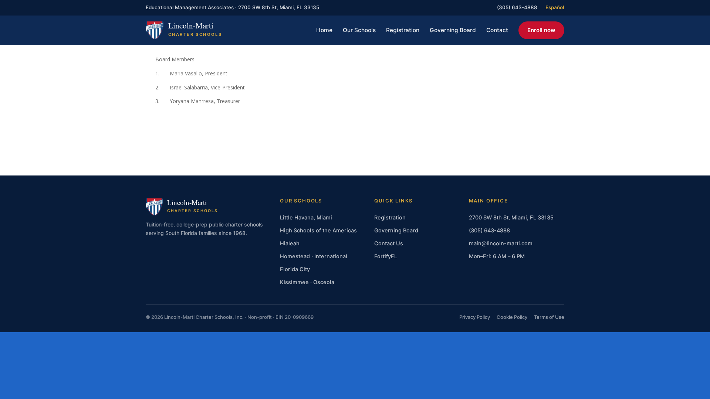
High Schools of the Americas (318, 230)
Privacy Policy (474, 317)
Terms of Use (549, 317)
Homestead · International (313, 256)
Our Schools (359, 30)
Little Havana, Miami (306, 217)
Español (554, 7)
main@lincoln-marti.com (500, 243)
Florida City (295, 269)
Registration (402, 30)
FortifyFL (385, 256)
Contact (497, 30)
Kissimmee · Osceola (307, 282)
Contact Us (388, 243)
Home (324, 30)
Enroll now (541, 30)
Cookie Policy (512, 317)
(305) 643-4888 (517, 7)
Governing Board (453, 30)
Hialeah (290, 243)
